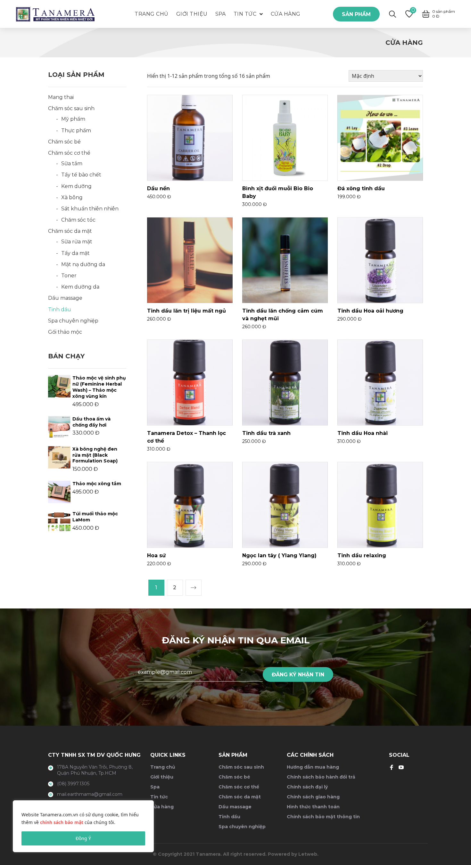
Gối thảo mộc (65, 332)
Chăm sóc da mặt (70, 231)
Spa (155, 787)
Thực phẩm (76, 130)
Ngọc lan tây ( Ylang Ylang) (279, 555)
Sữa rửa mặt (76, 242)
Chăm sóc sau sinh (71, 108)
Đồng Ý (83, 838)
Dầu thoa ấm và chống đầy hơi (91, 422)
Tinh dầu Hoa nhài (362, 433)
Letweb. (308, 854)
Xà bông (72, 197)
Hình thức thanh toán (313, 807)
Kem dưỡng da (80, 287)
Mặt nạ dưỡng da (83, 264)
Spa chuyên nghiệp (73, 321)
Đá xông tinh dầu (361, 188)
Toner (69, 276)
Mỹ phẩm (73, 119)
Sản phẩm (356, 14)
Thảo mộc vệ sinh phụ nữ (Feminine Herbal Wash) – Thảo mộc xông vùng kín (99, 387)
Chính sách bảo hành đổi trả (321, 777)
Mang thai (61, 97)
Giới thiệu (161, 777)
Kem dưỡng (76, 186)
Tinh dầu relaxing (361, 555)
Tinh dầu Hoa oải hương (370, 311)
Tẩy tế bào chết (81, 175)
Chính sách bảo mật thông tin (323, 817)
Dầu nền (158, 188)
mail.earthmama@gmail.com (89, 794)
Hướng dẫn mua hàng (313, 767)
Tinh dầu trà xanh (266, 433)
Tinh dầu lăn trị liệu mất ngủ (186, 311)
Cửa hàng (162, 807)
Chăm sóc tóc (78, 220)
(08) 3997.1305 (73, 784)
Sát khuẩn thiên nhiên (90, 209)
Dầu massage (65, 298)
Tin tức (159, 797)
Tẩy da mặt (75, 253)
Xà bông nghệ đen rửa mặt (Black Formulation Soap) (95, 455)
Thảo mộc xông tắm (96, 483)
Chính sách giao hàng (313, 797)
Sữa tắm (71, 163)
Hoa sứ (156, 555)
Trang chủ (162, 767)
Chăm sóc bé (64, 142)
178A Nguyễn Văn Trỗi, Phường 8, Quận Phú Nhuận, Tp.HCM (95, 770)
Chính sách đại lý (307, 787)
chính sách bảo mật (61, 822)
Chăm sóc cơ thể (69, 153)
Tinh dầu (59, 309)
